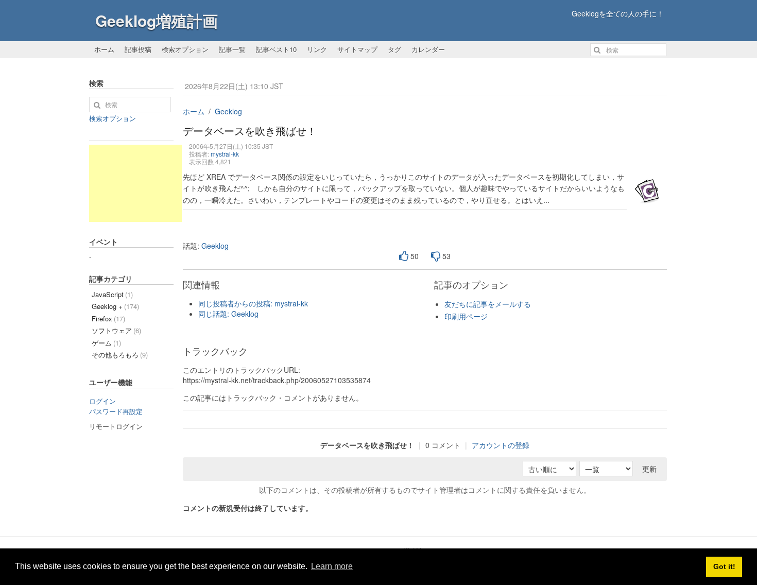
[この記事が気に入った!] (403, 256)
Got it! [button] (724, 566)
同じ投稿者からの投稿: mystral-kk (253, 303)
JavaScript (112, 294)
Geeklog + (115, 306)
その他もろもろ (120, 354)
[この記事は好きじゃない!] (435, 256)
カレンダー (428, 49)
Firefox (108, 318)
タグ (394, 49)
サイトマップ (357, 49)
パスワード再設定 (116, 411)
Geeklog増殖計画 (156, 20)
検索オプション (185, 49)
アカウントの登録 (500, 445)
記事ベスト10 (276, 49)
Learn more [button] (332, 566)
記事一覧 (232, 49)
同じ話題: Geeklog (228, 313)
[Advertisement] (135, 183)
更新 (649, 468)
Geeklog (228, 111)
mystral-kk (225, 153)
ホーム (104, 49)
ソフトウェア (116, 330)
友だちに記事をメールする (487, 304)
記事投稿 (138, 49)
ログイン (102, 401)
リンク (317, 49)
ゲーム (106, 343)
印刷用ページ (466, 316)
